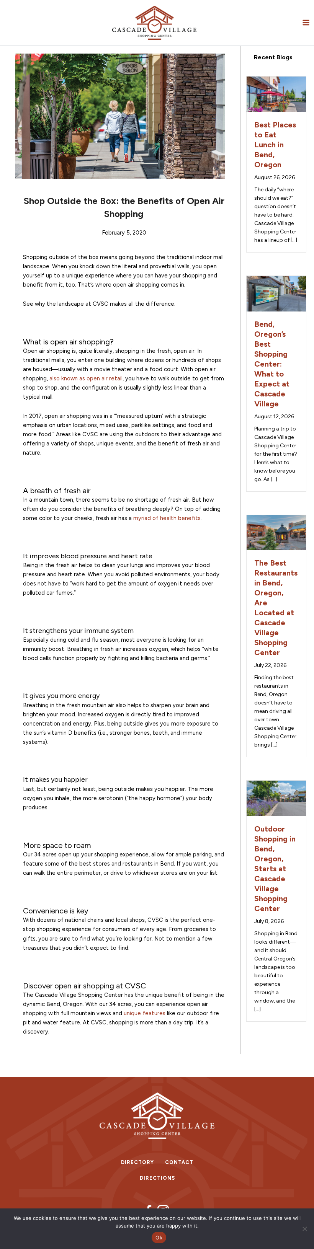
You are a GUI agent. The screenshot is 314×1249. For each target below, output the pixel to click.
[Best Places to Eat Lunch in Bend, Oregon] (276, 93)
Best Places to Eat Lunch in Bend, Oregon (275, 144)
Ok (158, 1237)
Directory (137, 1162)
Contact (179, 1162)
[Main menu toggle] (306, 23)
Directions (157, 1178)
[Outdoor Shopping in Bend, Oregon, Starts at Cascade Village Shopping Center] (276, 797)
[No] (304, 1229)
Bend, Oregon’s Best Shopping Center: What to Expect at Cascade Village (271, 364)
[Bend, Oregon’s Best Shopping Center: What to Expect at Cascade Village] (276, 293)
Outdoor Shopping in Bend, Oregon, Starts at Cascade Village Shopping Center (275, 868)
